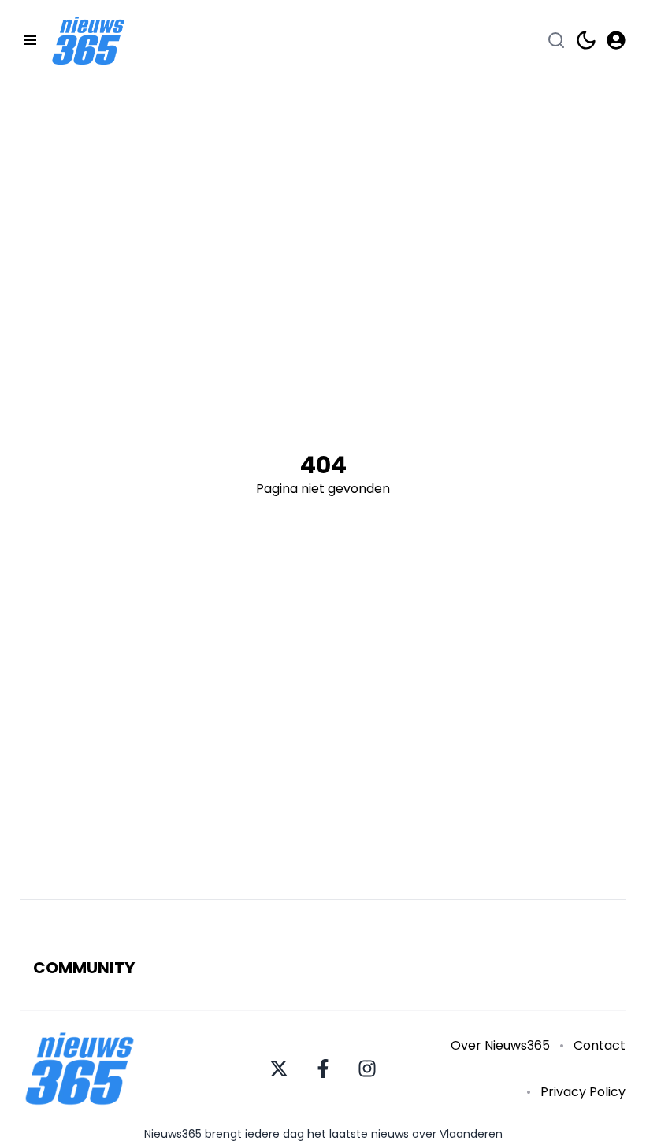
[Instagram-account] (367, 1068)
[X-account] (278, 1068)
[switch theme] (586, 40)
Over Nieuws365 (500, 1045)
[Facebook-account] (323, 1068)
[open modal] (616, 40)
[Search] (556, 40)
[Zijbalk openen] (29, 40)
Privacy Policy (583, 1092)
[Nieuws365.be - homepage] (88, 41)
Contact (600, 1045)
